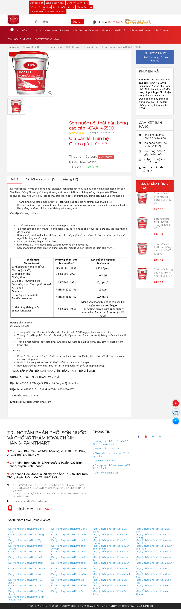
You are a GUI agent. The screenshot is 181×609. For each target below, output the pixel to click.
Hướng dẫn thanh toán (107, 448)
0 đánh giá (92, 132)
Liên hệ (70, 7)
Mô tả (14, 179)
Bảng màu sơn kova (77, 2)
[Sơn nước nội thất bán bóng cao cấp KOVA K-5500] (50, 92)
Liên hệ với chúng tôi (106, 472)
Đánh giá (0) (70, 179)
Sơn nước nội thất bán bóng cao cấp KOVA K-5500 (112, 47)
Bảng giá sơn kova (55, 2)
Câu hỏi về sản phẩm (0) (40, 179)
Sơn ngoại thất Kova (19, 39)
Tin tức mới (59, 7)
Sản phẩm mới (84, 7)
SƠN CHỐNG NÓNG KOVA (28, 30)
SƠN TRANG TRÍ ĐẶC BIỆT (114, 30)
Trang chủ (13, 47)
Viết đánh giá (107, 132)
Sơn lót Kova (161, 30)
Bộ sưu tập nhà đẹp (40, 7)
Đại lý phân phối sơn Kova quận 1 (26, 568)
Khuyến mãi (36, 11)
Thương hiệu (55, 47)
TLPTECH (148, 606)
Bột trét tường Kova (46, 39)
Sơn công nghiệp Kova (85, 30)
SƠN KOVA (72, 47)
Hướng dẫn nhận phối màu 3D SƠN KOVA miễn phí (111, 442)
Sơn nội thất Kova (140, 30)
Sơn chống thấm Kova (56, 30)
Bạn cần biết (36, 2)
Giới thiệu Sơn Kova (55, 11)
